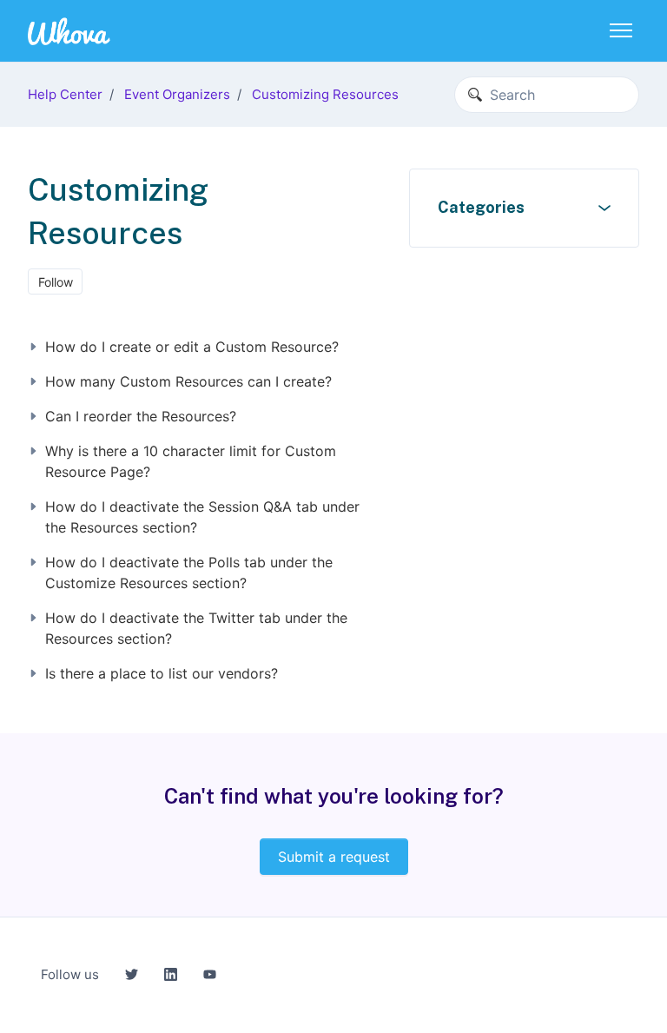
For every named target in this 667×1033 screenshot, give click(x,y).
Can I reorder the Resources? (140, 416)
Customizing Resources (325, 94)
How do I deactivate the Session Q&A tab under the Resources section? (202, 517)
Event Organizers (177, 94)
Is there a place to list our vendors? (161, 673)
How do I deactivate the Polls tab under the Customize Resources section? (189, 572)
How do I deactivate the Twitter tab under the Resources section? (196, 628)
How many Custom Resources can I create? (188, 381)
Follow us (70, 974)
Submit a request (334, 856)
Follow (55, 282)
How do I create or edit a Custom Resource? (192, 346)
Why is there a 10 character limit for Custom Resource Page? (190, 461)
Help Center (65, 94)
